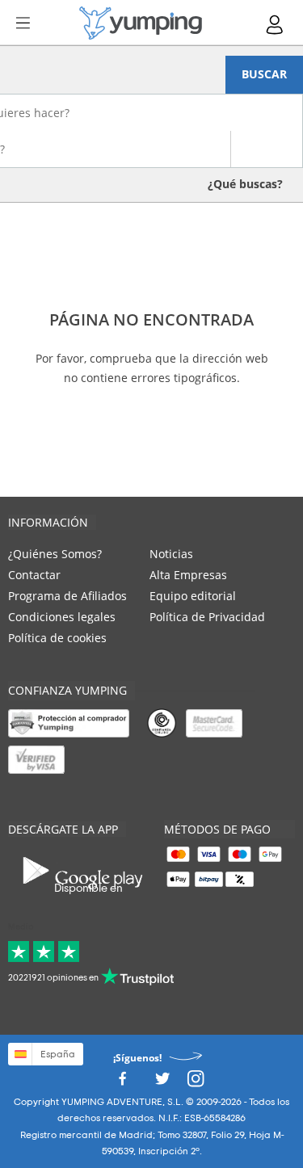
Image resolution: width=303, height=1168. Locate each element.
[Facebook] (122, 1083)
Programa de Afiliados (67, 595)
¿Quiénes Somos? (55, 553)
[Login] (275, 25)
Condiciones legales (62, 616)
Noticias (171, 553)
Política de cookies (57, 637)
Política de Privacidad (207, 616)
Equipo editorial (192, 595)
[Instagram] (195, 1083)
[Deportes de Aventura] (140, 23)
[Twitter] (162, 1083)
